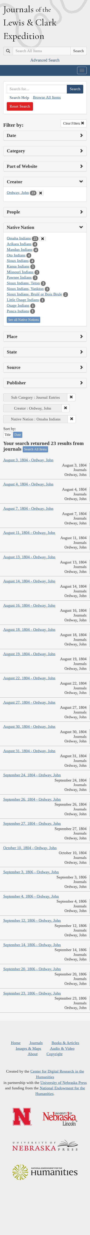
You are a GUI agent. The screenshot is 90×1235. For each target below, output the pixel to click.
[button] (71, 397)
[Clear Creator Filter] (41, 193)
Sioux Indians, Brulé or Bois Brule (34, 294)
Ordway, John (18, 192)
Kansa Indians (18, 266)
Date (17, 435)
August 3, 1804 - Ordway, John (28, 460)
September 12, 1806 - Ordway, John (32, 920)
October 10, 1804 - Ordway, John (30, 848)
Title (8, 435)
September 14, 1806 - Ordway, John (32, 945)
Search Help (19, 97)
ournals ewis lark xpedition (30, 22)
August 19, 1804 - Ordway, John (29, 654)
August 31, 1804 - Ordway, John (29, 751)
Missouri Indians (20, 272)
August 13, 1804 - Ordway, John (29, 557)
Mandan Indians (19, 249)
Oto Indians (16, 255)
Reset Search (20, 106)
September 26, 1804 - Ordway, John (32, 799)
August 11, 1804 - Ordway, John (29, 532)
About (33, 1054)
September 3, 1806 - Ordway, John (31, 872)
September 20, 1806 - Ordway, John (32, 969)
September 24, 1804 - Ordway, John (32, 775)
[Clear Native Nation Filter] (43, 239)
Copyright (54, 1054)
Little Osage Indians (23, 300)
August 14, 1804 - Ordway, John (29, 581)
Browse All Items (47, 97)
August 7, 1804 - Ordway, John (28, 508)
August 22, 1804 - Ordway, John (29, 678)
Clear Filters (72, 123)
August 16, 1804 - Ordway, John (29, 605)
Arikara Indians (19, 244)
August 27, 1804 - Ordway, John (29, 702)
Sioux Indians (18, 260)
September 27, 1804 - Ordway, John (32, 823)
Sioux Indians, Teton (23, 283)
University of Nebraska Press (63, 1082)
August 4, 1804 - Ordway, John (28, 484)
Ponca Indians (18, 311)
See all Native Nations (23, 320)
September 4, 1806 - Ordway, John (31, 896)
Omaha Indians (19, 238)
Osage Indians (18, 305)
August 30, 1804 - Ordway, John (29, 726)
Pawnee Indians (19, 277)
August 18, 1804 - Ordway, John (29, 629)
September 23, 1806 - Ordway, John (32, 993)
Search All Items (35, 449)
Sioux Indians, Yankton (25, 289)
